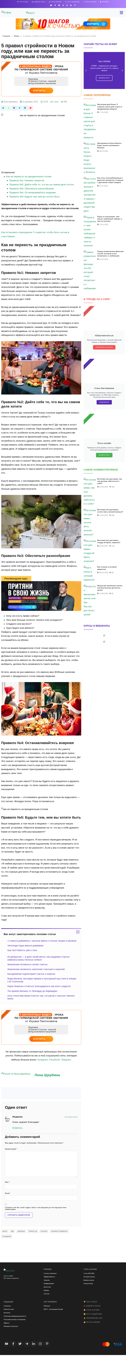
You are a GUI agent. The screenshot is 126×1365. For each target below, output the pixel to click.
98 (112, 572)
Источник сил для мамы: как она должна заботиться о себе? (109, 481)
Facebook (54, 1059)
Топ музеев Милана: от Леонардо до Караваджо (32, 991)
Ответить (17, 1128)
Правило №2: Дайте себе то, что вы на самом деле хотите (41, 184)
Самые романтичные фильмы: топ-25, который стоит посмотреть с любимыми (110, 253)
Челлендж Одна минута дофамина (25, 945)
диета (4, 1231)
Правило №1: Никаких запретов (26, 180)
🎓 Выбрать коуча (92, 1306)
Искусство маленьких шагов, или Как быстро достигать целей (110, 588)
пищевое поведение (59, 1231)
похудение (6, 1236)
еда (12, 1231)
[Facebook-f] (55, 5)
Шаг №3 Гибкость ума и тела (22, 950)
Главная (6, 36)
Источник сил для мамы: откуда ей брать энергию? (108, 541)
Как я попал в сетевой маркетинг (107, 568)
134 (112, 546)
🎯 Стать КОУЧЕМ (91, 1310)
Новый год (33, 1231)
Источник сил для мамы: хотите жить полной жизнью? (110, 511)
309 (112, 487)
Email (7, 1193)
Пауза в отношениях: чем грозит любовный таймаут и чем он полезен (109, 219)
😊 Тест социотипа (93, 1314)
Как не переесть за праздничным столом (28, 176)
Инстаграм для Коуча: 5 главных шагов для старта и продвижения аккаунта (109, 106)
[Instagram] (67, 5)
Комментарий (11, 1149)
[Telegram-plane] (62, 5)
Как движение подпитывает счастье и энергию (31, 974)
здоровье (21, 1231)
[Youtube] (51, 5)
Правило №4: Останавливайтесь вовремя (32, 192)
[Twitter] (59, 5)
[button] (3, 108)
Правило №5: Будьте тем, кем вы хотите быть (34, 196)
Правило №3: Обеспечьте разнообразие (31, 188)
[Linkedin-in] (70, 5)
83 (112, 593)
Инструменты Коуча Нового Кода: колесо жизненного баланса (109, 145)
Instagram (42, 1059)
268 (112, 515)
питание (44, 1231)
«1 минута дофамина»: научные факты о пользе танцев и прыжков (41, 941)
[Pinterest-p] (74, 5)
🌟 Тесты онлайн (92, 1322)
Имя (7, 1182)
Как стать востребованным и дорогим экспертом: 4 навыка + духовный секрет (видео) (110, 180)
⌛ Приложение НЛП (93, 1318)
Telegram (66, 1059)
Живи (16, 36)
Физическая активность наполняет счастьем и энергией (36, 969)
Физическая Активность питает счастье (27, 964)
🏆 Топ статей (90, 1302)
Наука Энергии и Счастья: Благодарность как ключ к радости (39, 986)
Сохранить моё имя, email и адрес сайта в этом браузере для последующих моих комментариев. (35, 1208)
